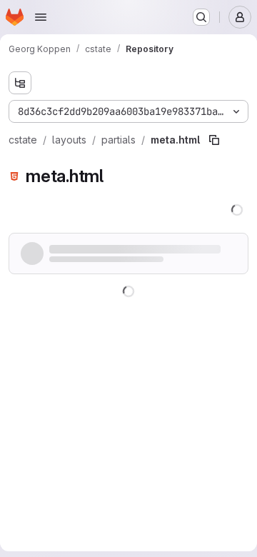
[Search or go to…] (201, 17)
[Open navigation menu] (40, 17)
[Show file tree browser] (20, 82)
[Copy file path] (214, 140)
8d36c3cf (80, 250)
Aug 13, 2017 (135, 250)
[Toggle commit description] (27, 270)
